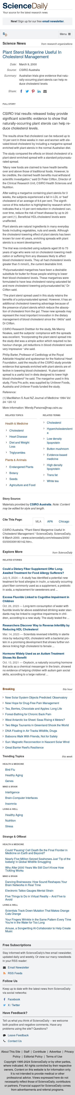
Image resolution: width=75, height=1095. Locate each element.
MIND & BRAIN (10, 786)
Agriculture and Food (22, 485)
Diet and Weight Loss (19, 444)
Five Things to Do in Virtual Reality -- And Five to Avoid (35, 897)
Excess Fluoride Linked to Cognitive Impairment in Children (36, 599)
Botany (13, 473)
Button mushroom (58, 449)
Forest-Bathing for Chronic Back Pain (28, 714)
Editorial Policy (33, 1056)
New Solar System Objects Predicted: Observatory (36, 697)
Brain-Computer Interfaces (21, 798)
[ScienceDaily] (25, 6)
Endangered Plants (21, 467)
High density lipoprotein (54, 467)
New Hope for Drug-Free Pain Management (32, 703)
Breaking (9, 689)
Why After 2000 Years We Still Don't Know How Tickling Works (34, 869)
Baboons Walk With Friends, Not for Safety (31, 736)
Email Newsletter (18, 967)
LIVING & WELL (10, 809)
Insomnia (11, 804)
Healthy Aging (14, 775)
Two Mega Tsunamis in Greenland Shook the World (37, 725)
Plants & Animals (16, 460)
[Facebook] (21, 91)
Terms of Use (54, 1056)
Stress (9, 826)
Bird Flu (10, 770)
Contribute (39, 1052)
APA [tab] (50, 521)
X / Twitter (14, 1005)
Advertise (55, 1052)
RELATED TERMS (51, 415)
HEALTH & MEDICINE (13, 763)
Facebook (14, 999)
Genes (9, 781)
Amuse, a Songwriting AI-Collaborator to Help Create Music (38, 929)
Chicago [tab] (64, 521)
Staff (26, 1052)
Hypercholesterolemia (60, 431)
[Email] (45, 91)
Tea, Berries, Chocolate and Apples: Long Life (33, 709)
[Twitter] (27, 91)
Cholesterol (16, 430)
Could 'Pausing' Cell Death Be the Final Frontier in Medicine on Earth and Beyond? (36, 851)
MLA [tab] (38, 521)
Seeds (13, 479)
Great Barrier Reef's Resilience (24, 747)
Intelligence (12, 792)
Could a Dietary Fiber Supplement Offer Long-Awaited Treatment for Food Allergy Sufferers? (33, 571)
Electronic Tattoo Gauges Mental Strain (29, 890)
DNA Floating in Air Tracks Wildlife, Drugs (31, 731)
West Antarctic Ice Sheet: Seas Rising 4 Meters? (35, 720)
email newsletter (53, 21)
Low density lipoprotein (54, 441)
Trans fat (52, 475)
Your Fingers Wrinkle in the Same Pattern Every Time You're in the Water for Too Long (38, 921)
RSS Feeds (15, 973)
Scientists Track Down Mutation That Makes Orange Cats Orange (37, 912)
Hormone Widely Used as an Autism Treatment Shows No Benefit (33, 655)
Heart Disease (18, 436)
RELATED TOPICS (14, 415)
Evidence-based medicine (57, 457)
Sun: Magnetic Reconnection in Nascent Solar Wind (37, 742)
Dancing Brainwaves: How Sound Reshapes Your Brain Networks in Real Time (36, 883)
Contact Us (15, 1041)
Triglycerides (17, 453)
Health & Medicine (16, 423)
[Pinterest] (33, 91)
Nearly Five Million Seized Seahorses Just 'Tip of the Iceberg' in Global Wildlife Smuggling (37, 860)
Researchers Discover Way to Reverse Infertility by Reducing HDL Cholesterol (36, 627)
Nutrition (10, 820)
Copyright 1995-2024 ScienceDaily (25, 1062)
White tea (53, 481)
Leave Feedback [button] (18, 1035)
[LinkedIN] (39, 91)
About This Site (10, 1052)
